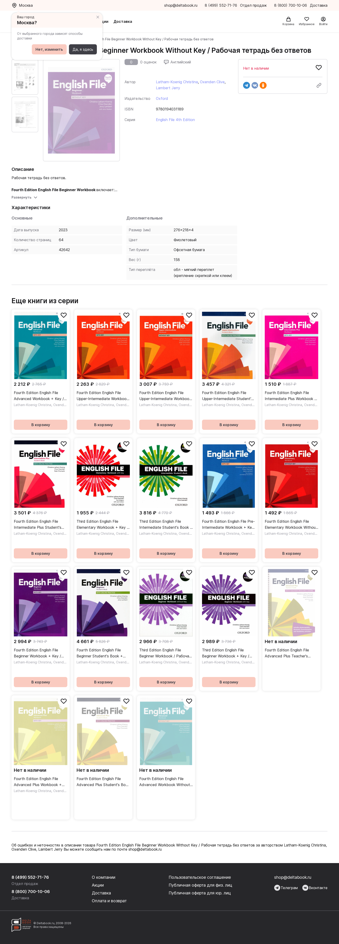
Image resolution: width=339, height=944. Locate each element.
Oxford (162, 98)
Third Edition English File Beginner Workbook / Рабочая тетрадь (165, 653)
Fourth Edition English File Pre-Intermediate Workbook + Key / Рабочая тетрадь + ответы (228, 524)
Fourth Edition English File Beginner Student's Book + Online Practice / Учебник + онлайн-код (100, 653)
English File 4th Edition (175, 119)
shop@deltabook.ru (180, 5)
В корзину (40, 424)
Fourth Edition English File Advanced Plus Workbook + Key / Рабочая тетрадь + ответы (38, 782)
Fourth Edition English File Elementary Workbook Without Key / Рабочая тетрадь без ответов (291, 524)
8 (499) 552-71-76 (221, 5)
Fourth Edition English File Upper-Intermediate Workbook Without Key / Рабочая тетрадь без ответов (165, 396)
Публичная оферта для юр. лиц (200, 893)
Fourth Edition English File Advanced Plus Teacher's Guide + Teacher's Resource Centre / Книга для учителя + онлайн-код (291, 653)
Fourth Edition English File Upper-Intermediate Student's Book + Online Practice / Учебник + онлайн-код (227, 396)
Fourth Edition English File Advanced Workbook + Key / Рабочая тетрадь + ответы (39, 396)
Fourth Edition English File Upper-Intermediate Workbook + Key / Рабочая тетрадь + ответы (102, 396)
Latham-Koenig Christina (177, 82)
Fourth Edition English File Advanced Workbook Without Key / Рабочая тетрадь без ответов (164, 782)
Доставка (122, 21)
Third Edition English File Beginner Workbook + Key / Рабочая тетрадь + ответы (226, 653)
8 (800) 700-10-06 (291, 5)
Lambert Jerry (168, 88)
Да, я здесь (83, 49)
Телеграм (289, 887)
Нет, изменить (49, 49)
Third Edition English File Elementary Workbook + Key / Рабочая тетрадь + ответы (102, 524)
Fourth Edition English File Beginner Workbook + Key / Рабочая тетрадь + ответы (38, 653)
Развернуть (21, 197)
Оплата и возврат (109, 900)
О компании (103, 877)
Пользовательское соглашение (200, 877)
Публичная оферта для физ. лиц (200, 885)
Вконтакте (318, 887)
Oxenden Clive (212, 82)
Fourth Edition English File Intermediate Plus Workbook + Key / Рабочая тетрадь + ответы (291, 396)
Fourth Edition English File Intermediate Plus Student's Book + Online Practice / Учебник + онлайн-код (37, 524)
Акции (102, 21)
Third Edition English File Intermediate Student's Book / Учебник (165, 524)
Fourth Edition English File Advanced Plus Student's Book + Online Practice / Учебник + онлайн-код (103, 782)
